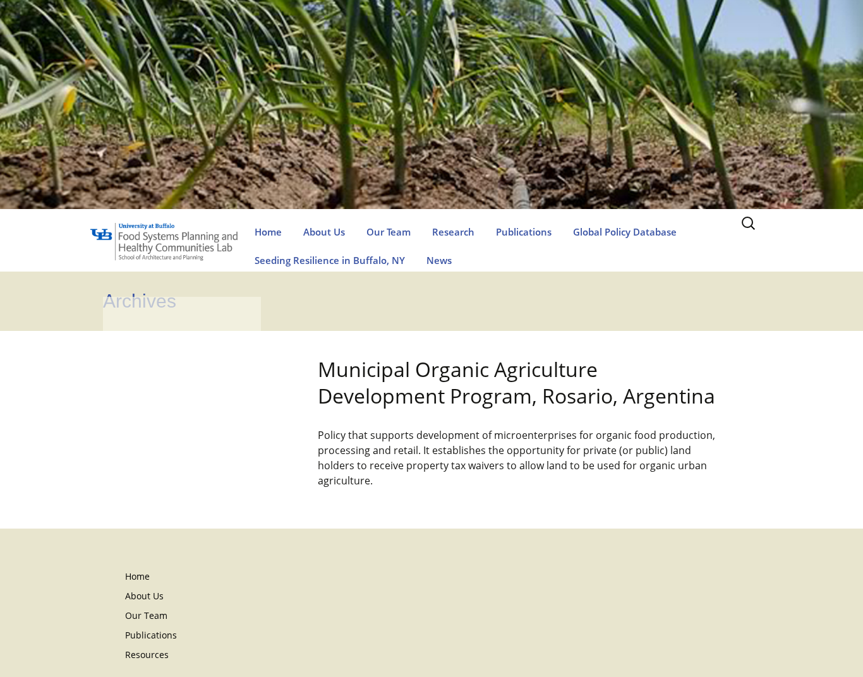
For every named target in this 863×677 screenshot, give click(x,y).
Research (453, 231)
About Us (324, 231)
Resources (147, 655)
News (439, 260)
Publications (524, 231)
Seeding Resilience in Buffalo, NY (330, 260)
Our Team (388, 231)
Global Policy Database (625, 231)
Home (268, 231)
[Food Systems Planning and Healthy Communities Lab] (431, 117)
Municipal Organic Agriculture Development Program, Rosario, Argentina (516, 382)
